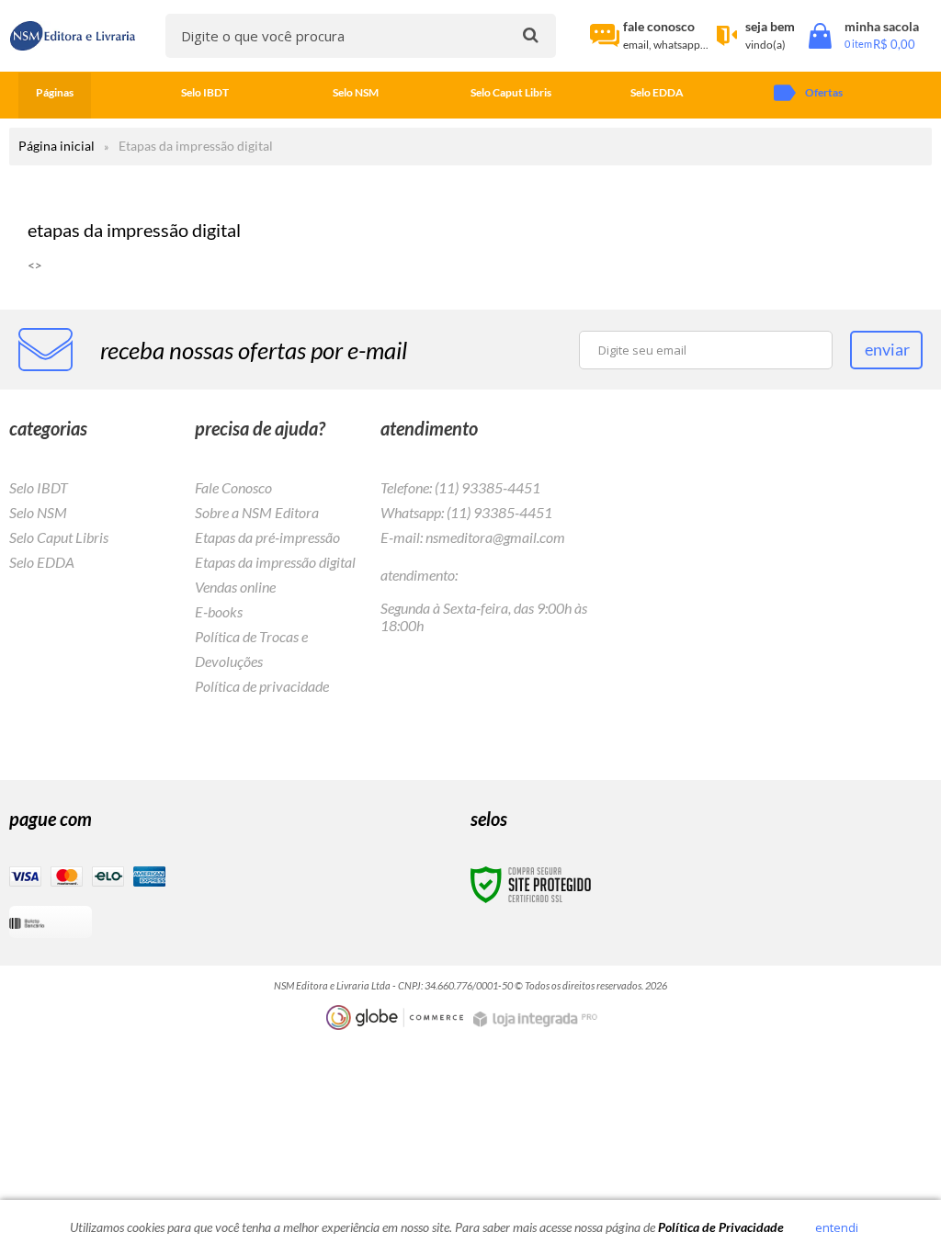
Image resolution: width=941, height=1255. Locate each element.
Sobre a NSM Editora (257, 512)
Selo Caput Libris (58, 537)
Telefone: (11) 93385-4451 (460, 487)
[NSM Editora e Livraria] (72, 36)
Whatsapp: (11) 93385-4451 (466, 512)
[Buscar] (530, 34)
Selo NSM (38, 512)
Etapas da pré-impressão (267, 537)
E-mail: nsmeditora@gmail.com (472, 537)
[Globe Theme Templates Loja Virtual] (395, 1017)
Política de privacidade (262, 686)
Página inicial (56, 145)
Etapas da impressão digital (275, 562)
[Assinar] (886, 350)
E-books (219, 611)
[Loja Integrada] (537, 1019)
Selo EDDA (41, 562)
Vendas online (235, 586)
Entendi (836, 1227)
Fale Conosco (233, 487)
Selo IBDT (38, 487)
